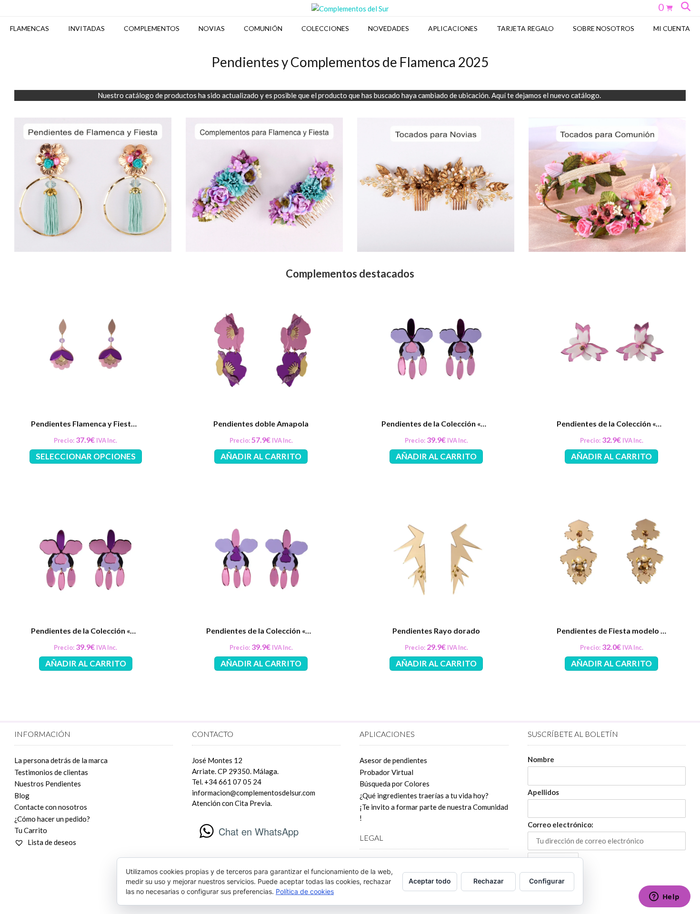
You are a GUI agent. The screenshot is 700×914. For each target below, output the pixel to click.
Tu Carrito (30, 830)
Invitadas (86, 28)
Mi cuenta (671, 28)
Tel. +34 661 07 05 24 (226, 781)
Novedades (388, 28)
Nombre (541, 759)
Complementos (152, 28)
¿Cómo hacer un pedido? (52, 819)
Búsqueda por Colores (395, 783)
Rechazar (488, 881)
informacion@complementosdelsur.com (253, 792)
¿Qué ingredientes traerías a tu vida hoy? (424, 795)
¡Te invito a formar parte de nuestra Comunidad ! (434, 812)
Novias (212, 28)
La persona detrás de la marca (61, 760)
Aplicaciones (453, 28)
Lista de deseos (51, 842)
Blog (22, 795)
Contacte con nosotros (50, 807)
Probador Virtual (386, 772)
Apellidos (543, 792)
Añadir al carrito (260, 456)
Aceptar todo (430, 881)
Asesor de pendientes (393, 760)
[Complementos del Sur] (350, 8)
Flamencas (29, 28)
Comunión (263, 28)
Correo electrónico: (560, 824)
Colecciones (325, 28)
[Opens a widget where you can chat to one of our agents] (664, 897)
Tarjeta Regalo (525, 28)
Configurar (547, 881)
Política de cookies (305, 891)
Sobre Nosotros (603, 28)
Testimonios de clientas (51, 772)
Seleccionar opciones (86, 456)
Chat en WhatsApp (259, 831)
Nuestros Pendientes (47, 783)
